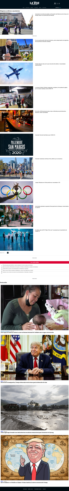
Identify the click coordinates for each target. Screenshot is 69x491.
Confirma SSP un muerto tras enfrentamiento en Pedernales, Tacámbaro (15, 268)
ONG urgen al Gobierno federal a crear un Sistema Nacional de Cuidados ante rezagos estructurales (27, 332)
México (40, 7)
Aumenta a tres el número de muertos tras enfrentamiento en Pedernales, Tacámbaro (18, 272)
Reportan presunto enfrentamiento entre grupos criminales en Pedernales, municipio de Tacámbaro (20, 266)
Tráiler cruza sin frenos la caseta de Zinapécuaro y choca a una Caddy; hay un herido (18, 270)
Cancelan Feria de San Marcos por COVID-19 (45, 135)
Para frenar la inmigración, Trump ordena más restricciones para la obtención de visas (24, 382)
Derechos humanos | (5, 331)
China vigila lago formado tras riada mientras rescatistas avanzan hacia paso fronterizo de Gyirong (27, 432)
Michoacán (27, 7)
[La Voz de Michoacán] (34, 3)
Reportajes (44, 7)
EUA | (2, 381)
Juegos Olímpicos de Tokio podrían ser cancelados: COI (47, 182)
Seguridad (36, 7)
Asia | (2, 431)
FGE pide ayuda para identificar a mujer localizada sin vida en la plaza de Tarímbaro (18, 265)
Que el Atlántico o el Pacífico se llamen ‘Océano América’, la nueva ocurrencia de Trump (24, 482)
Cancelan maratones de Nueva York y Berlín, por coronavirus (48, 158)
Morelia (32, 7)
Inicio (24, 7)
